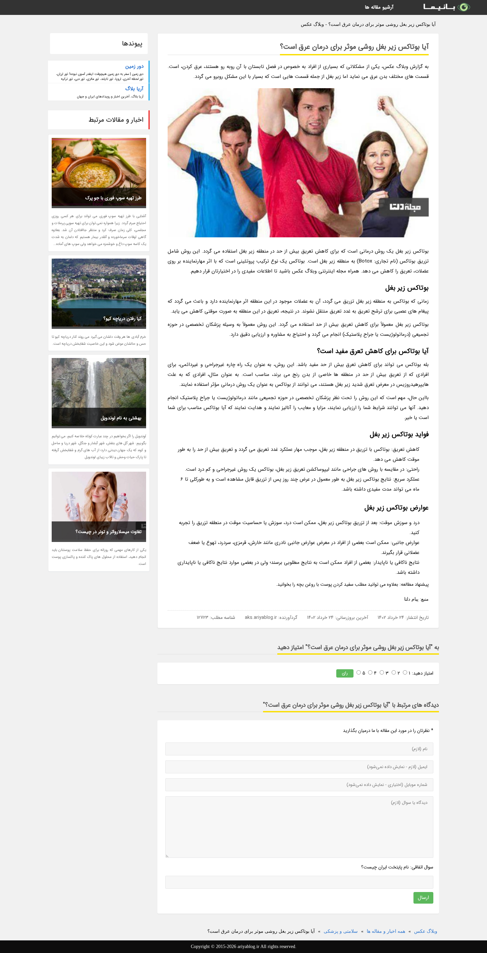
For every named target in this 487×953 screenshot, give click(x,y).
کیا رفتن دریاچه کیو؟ (122, 318)
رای (345, 673)
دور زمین (134, 66)
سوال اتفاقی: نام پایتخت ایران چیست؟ (397, 867)
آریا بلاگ (134, 89)
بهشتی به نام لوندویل (121, 418)
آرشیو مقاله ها (379, 7)
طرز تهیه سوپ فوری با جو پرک (113, 198)
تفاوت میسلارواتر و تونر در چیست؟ (108, 531)
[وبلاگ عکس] (446, 7)
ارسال (423, 898)
